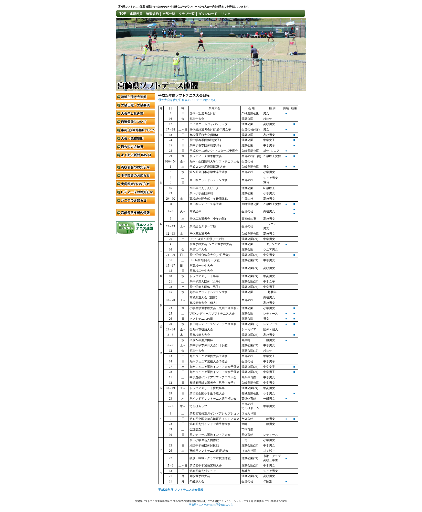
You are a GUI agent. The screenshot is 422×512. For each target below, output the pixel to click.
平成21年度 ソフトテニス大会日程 (180, 489)
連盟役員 (136, 14)
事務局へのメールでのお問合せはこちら (211, 504)
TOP (122, 13)
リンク (226, 14)
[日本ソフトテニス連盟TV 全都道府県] (135, 233)
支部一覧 (168, 14)
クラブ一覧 (187, 14)
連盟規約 (152, 14)
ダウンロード (207, 14)
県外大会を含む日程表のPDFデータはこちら (187, 100)
